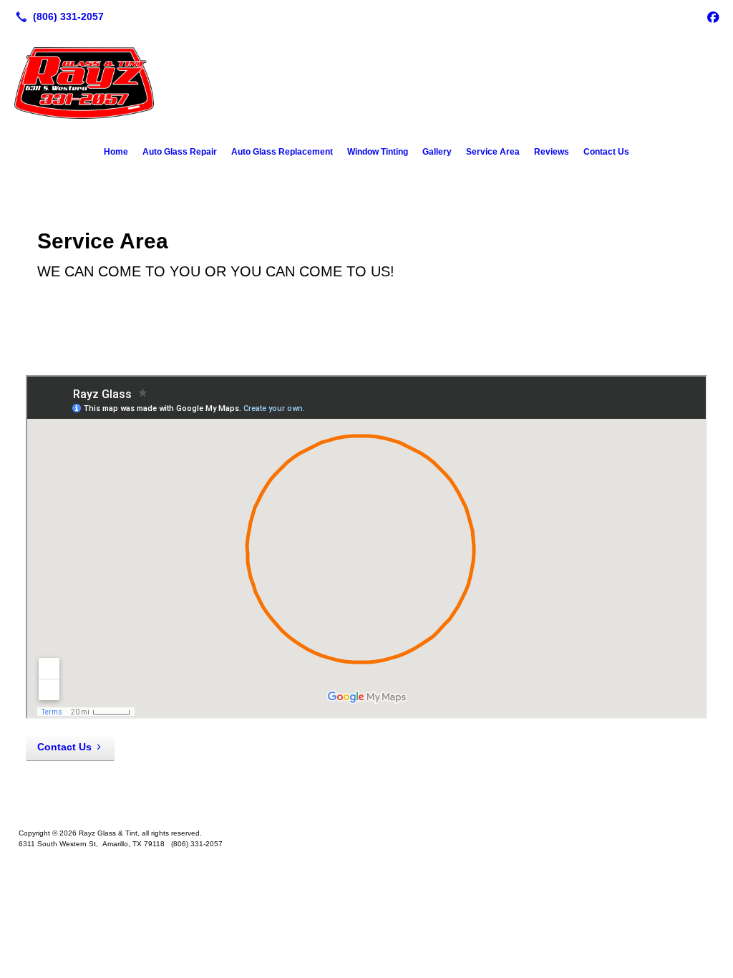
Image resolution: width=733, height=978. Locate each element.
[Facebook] (713, 16)
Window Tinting (377, 152)
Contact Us (606, 152)
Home (116, 152)
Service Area (493, 152)
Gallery (437, 152)
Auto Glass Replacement (282, 152)
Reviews (551, 152)
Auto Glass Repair (179, 152)
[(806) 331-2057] (57, 16)
